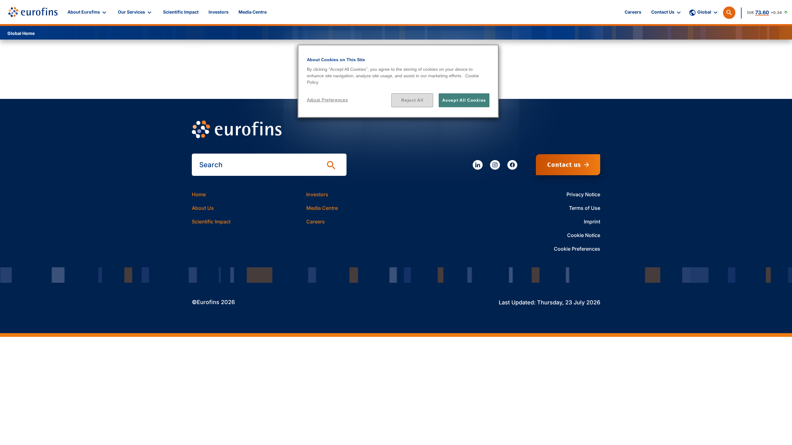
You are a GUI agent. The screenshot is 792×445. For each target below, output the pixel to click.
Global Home (21, 33)
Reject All (412, 100)
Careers (315, 221)
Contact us (564, 164)
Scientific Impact (211, 221)
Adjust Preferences (327, 99)
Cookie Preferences (577, 249)
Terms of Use (584, 208)
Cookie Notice (583, 235)
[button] (87, 12)
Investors (317, 194)
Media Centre (322, 208)
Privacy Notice (583, 194)
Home (199, 194)
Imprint (592, 221)
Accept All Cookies (464, 100)
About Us (203, 208)
